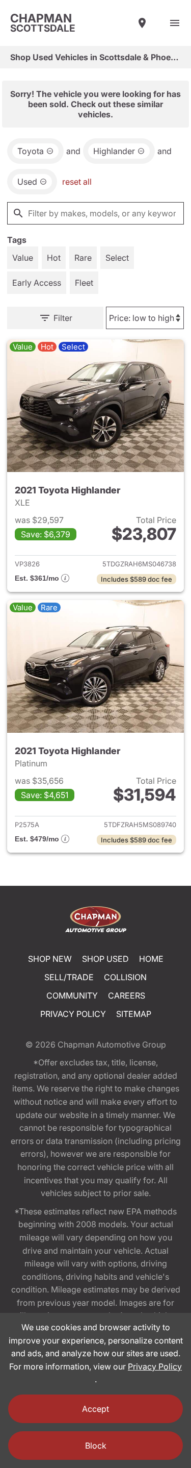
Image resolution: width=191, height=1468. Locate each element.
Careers (126, 995)
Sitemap (133, 1014)
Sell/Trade (69, 977)
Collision (125, 977)
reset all (77, 182)
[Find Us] (142, 23)
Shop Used (105, 959)
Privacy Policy (73, 1014)
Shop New (50, 959)
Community (72, 995)
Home (151, 959)
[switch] (174, 23)
